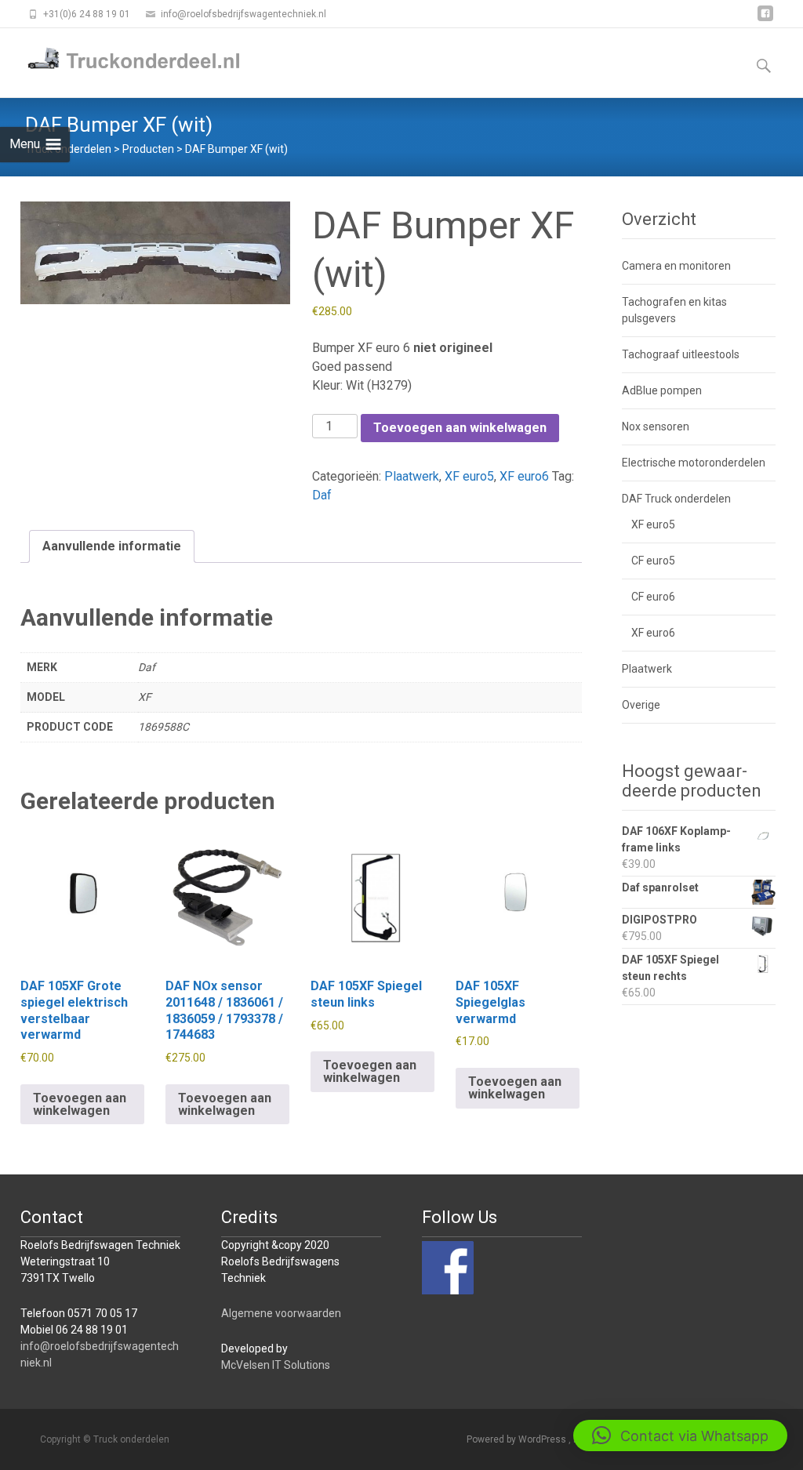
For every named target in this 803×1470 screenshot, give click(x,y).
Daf (322, 495)
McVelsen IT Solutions (275, 1365)
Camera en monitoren (676, 266)
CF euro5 (653, 560)
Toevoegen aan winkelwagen (460, 427)
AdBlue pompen (662, 390)
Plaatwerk (411, 476)
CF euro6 (653, 596)
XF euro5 (469, 476)
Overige (641, 705)
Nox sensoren (655, 426)
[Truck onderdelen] (122, 59)
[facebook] (765, 19)
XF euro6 (524, 476)
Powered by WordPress (518, 1439)
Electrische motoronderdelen (693, 462)
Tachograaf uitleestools (680, 354)
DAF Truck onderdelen (676, 498)
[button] (680, 1435)
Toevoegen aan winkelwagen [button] (79, 1104)
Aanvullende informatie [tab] (111, 546)
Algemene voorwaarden (281, 1313)
